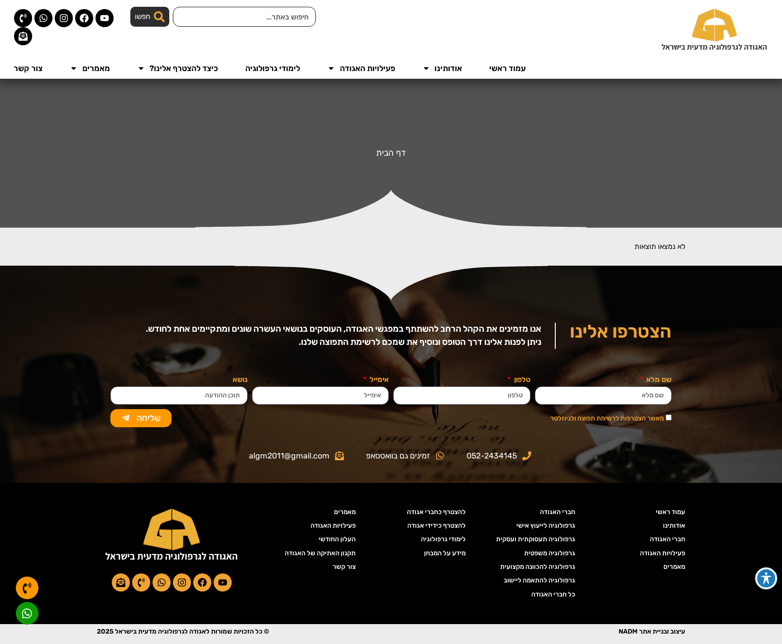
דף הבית (391, 153)
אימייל (378, 380)
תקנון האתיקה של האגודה (320, 553)
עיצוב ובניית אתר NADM (652, 631)
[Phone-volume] (23, 18)
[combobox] (244, 17)
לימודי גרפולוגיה (272, 68)
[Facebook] (84, 18)
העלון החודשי (337, 539)
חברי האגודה (667, 539)
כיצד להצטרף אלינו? (183, 68)
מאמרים (96, 68)
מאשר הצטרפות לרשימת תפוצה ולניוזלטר (607, 418)
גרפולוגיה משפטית (549, 553)
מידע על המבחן (445, 553)
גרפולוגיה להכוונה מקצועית (537, 567)
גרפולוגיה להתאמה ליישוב (539, 580)
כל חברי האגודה (553, 594)
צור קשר (28, 68)
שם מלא (658, 380)
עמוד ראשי (507, 68)
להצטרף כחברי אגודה (436, 512)
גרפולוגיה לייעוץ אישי (545, 526)
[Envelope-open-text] (23, 36)
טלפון (521, 380)
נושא (240, 380)
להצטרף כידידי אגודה (436, 526)
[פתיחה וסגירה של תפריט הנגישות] (766, 578)
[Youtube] (104, 18)
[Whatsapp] (43, 18)
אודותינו (448, 68)
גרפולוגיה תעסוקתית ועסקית (535, 539)
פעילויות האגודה (367, 68)
